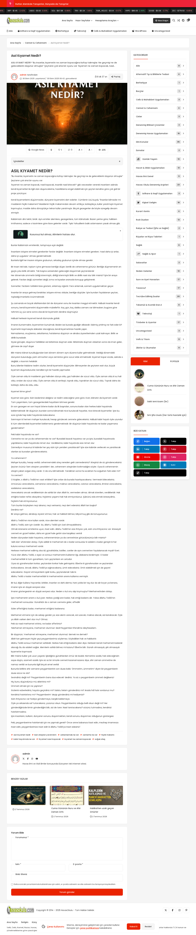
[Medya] (166, 910)
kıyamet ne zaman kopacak (77, 739)
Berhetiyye (63, 31)
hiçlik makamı (107, 734)
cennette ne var (89, 734)
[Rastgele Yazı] (178, 20)
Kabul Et (133, 926)
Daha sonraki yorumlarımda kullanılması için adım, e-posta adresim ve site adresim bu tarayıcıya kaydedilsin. (65, 884)
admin (23, 74)
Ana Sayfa (67, 20)
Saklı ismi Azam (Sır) (157, 401)
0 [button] (70, 149)
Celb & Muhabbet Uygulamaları (110, 31)
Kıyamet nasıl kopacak (49, 739)
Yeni (145, 361)
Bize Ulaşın (163, 20)
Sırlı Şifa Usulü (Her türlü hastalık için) (166, 415)
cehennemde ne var (69, 734)
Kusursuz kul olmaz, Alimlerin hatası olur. (52, 234)
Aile (10, 31)
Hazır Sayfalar (82, 20)
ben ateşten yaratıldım (45, 734)
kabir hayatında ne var (24, 739)
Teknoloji (81, 31)
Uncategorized (162, 31)
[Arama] (173, 20)
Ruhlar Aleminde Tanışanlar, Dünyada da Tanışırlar (42, 3)
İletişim (24, 922)
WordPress (140, 31)
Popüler (174, 361)
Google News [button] (36, 149)
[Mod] (183, 20)
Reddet (148, 926)
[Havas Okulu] (18, 20)
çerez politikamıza (89, 928)
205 (102, 149)
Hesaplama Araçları (106, 20)
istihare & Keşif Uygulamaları (35, 31)
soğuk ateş (99, 739)
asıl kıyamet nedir (21, 734)
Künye (35, 922)
